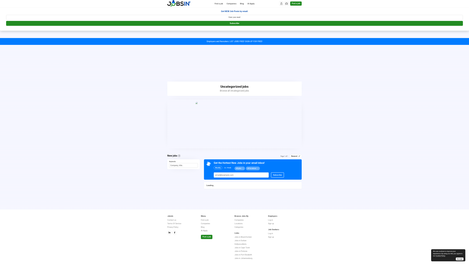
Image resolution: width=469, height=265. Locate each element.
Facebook (175, 233)
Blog (242, 4)
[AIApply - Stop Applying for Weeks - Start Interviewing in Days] (234, 124)
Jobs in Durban (240, 240)
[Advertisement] (234, 63)
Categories (238, 227)
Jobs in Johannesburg (243, 258)
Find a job (219, 4)
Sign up (271, 223)
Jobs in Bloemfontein (243, 237)
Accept (459, 259)
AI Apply (251, 4)
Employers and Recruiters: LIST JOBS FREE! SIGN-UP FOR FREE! (234, 41)
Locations (238, 223)
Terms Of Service (174, 223)
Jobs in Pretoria (240, 251)
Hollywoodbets (240, 244)
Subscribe (234, 23)
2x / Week (227, 168)
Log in (270, 220)
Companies (231, 4)
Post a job (296, 3)
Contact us (171, 220)
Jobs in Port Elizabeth (243, 255)
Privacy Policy (172, 227)
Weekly (218, 168)
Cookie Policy (440, 256)
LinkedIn (169, 233)
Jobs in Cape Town (242, 248)
